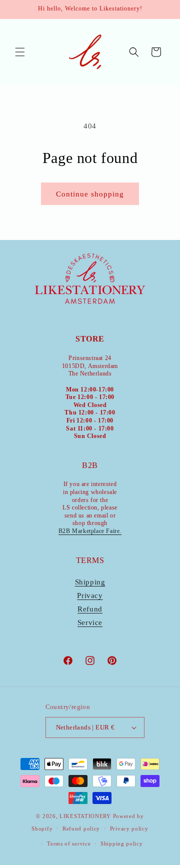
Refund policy (81, 829)
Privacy (89, 596)
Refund (90, 609)
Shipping (90, 582)
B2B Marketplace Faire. (90, 531)
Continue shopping (90, 194)
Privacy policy (129, 829)
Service (90, 622)
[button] (20, 52)
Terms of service (68, 843)
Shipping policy (121, 843)
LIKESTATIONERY (85, 816)
